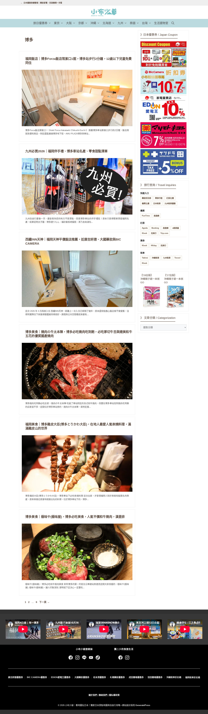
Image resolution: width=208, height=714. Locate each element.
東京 (57, 23)
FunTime (146, 216)
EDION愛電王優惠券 (60, 677)
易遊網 (156, 216)
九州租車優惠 (170, 203)
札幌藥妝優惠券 (117, 677)
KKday (154, 245)
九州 (120, 23)
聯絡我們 (103, 695)
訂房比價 (170, 198)
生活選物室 (161, 23)
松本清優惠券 (99, 677)
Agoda (145, 228)
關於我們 (93, 695)
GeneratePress (142, 705)
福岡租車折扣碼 (192, 677)
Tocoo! (177, 258)
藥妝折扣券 (146, 198)
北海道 (107, 23)
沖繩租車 (155, 258)
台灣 (145, 23)
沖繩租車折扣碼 (173, 677)
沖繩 (93, 23)
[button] (49, 23)
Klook (144, 233)
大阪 (69, 23)
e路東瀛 (175, 228)
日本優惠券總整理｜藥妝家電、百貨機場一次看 (42, 3)
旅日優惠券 (40, 23)
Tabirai (145, 258)
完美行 (153, 233)
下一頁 (44, 602)
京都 (81, 23)
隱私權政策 (114, 695)
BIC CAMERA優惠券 (37, 677)
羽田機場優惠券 (155, 677)
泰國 (132, 23)
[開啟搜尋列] (173, 23)
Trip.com (164, 233)
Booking (155, 228)
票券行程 (158, 198)
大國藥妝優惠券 (81, 677)
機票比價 (145, 203)
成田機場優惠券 (136, 677)
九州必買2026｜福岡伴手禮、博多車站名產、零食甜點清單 (66, 151)
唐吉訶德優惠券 (15, 677)
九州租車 (167, 258)
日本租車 (157, 203)
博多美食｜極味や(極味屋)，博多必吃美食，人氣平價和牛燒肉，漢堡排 (75, 517)
